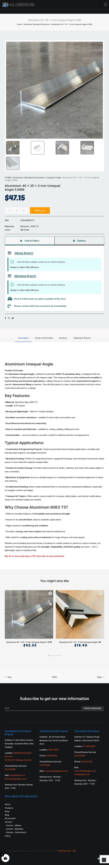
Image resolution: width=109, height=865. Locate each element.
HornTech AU (64, 851)
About (8, 804)
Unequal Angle (53, 177)
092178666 (53, 750)
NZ (74, 851)
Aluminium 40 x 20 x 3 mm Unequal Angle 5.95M (29, 644)
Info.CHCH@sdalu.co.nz (85, 771)
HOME (8, 177)
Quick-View (50, 593)
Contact (8, 822)
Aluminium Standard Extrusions (36, 24)
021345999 (10, 769)
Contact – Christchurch (16, 832)
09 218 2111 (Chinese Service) (18, 760)
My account (10, 818)
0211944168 (86, 761)
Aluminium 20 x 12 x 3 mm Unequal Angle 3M (80, 644)
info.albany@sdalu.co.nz (16, 779)
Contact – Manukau (14, 829)
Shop (54, 677)
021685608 (51, 755)
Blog (7, 815)
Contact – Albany (13, 825)
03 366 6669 (89, 746)
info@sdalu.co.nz (18, 775)
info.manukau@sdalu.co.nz (56, 771)
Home (19, 24)
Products (9, 808)
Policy (7, 836)
